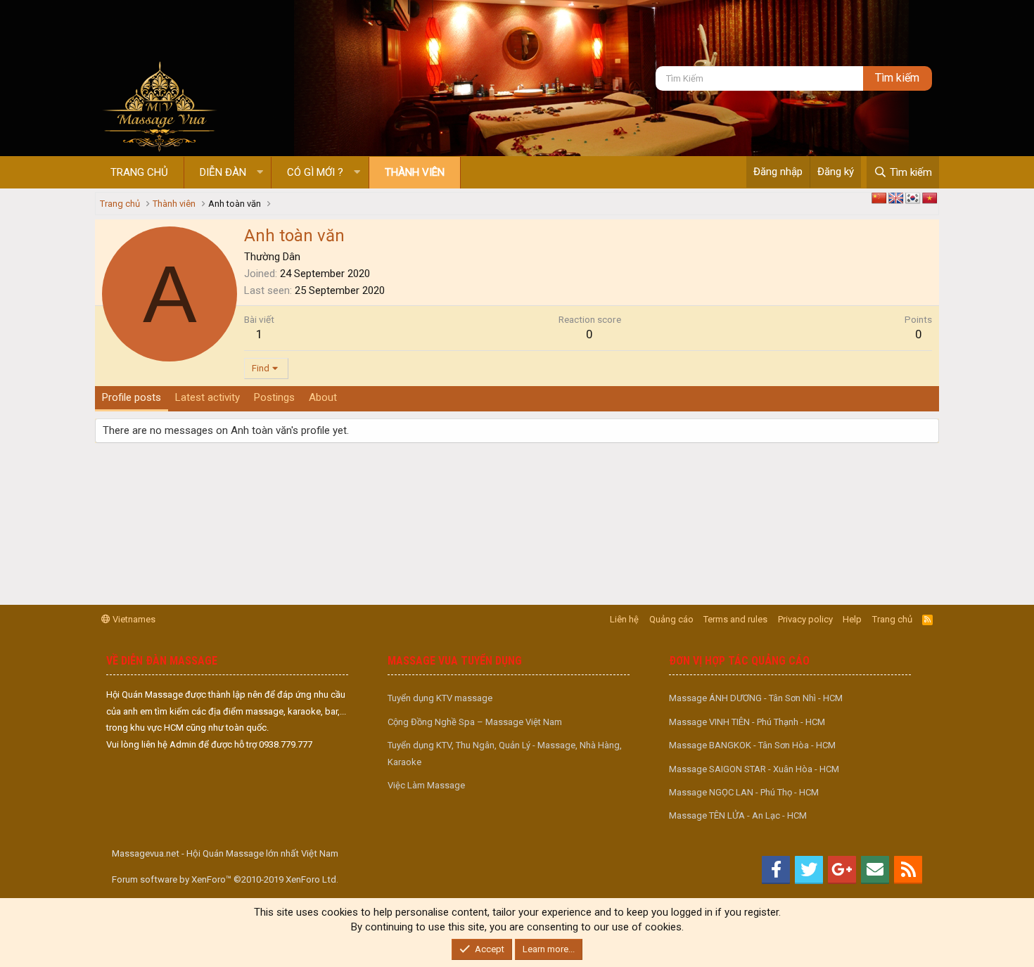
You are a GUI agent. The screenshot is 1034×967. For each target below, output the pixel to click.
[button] (260, 172)
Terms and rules (735, 619)
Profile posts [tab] (131, 397)
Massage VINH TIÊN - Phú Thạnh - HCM (747, 722)
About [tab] (323, 397)
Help (852, 619)
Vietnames (132, 619)
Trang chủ (139, 172)
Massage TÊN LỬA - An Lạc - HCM (738, 815)
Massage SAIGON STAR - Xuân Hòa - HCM (754, 769)
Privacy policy (805, 619)
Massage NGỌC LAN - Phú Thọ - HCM (744, 792)
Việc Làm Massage (426, 785)
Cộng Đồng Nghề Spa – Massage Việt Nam (475, 722)
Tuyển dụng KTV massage (440, 698)
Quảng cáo (671, 619)
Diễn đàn (223, 172)
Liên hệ (624, 619)
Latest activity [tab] (207, 397)
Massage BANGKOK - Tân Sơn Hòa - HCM (752, 745)
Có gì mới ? (315, 172)
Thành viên (415, 172)
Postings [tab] (274, 397)
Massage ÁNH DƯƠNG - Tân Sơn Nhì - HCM (756, 698)
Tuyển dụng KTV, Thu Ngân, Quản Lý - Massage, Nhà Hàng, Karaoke (505, 753)
